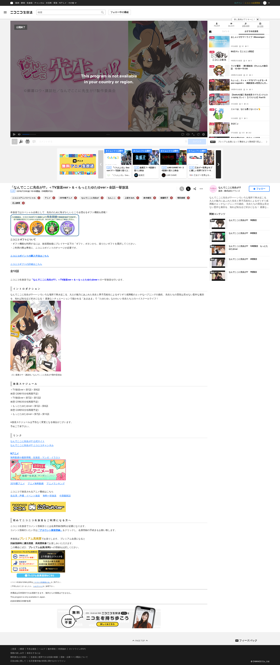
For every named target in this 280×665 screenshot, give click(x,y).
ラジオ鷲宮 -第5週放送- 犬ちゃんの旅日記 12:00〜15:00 (249, 67)
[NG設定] (210, 31)
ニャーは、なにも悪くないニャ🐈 (246, 109)
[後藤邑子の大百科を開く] (171, 198)
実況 (55, 3)
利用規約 (62, 649)
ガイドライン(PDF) (77, 649)
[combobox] (71, 12)
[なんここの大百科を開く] (119, 198)
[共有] (194, 189)
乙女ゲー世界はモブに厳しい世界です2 (203, 175)
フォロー (260, 188)
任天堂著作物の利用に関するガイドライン (47, 661)
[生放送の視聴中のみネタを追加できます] (15, 141)
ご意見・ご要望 (17, 649)
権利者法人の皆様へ (19, 657)
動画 (17, 3)
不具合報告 (31, 649)
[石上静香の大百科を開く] (23, 203)
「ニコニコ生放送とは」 (42, 582)
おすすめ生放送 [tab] (251, 31)
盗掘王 (142, 175)
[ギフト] (27, 141)
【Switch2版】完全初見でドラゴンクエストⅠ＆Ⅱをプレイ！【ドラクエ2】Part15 (249, 96)
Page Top (140, 640)
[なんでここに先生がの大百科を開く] (102, 198)
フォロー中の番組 (120, 12)
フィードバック (248, 640)
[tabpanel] (238, 86)
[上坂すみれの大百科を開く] (137, 198)
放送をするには (33, 653)
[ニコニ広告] (21, 141)
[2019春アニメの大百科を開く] (75, 198)
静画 (23, 3)
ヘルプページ (38, 586)
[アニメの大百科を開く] (53, 198)
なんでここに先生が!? (229, 187)
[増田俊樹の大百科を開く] (188, 198)
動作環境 (52, 649)
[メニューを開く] (5, 12)
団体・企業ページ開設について (74, 657)
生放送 (30, 3)
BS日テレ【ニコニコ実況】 (243, 51)
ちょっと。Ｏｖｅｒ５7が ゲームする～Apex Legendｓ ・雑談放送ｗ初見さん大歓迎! (249, 82)
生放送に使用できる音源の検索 (44, 657)
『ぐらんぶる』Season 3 (120, 175)
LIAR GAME (171, 175)
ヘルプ (42, 649)
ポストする (188, 189)
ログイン (238, 3)
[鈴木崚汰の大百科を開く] (154, 198)
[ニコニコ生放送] (21, 12)
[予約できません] (182, 189)
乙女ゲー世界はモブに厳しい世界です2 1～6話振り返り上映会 (200, 170)
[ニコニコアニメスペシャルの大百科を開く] (39, 198)
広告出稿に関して (18, 661)
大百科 (49, 3)
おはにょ (235, 123)
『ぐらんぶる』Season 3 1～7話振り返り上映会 (118, 170)
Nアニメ (62, 3)
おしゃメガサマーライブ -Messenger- (248, 37)
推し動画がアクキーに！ (244, 19)
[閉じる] (258, 19)
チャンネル (39, 3)
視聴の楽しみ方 (17, 653)
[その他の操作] (201, 189)
